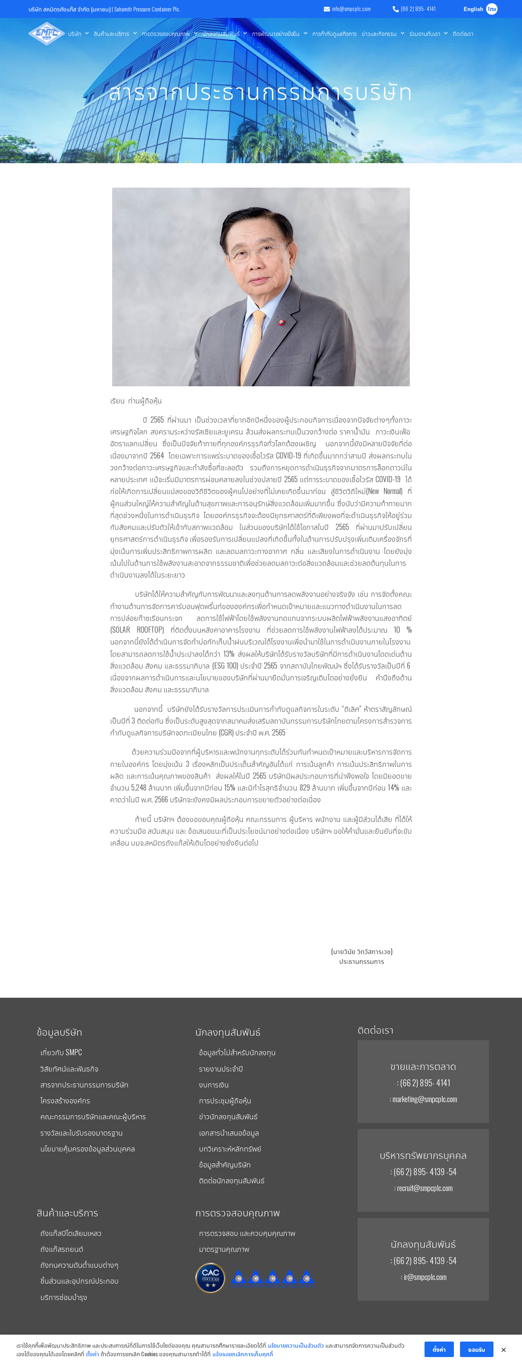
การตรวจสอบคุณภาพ (166, 33)
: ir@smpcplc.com (423, 1276)
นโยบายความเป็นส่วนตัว (296, 1345)
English (473, 9)
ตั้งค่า (92, 1353)
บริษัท (74, 33)
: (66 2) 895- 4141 (423, 1082)
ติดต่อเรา (463, 33)
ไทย (492, 9)
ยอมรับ (476, 1349)
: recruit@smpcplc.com (423, 1187)
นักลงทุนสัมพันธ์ (220, 33)
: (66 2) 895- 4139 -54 (423, 1171)
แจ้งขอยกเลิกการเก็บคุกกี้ (242, 1353)
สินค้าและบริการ (111, 33)
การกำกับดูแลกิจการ (334, 33)
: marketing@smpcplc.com (423, 1098)
